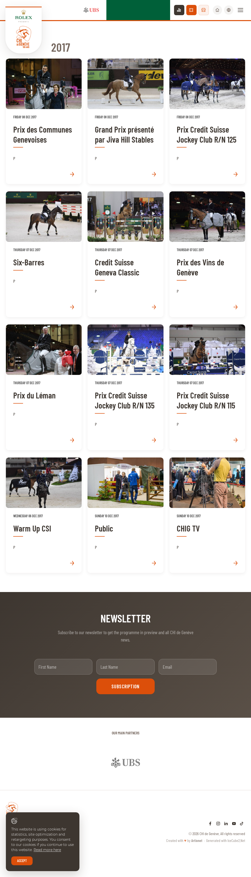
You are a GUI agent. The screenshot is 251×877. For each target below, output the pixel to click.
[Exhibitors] (204, 10)
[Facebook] (210, 823)
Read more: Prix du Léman (44, 387)
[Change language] (228, 10)
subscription (125, 686)
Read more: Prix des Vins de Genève (207, 254)
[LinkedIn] (226, 823)
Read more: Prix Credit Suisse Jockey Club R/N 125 (207, 121)
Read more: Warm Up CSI (44, 515)
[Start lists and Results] (179, 10)
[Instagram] (218, 823)
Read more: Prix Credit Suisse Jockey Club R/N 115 (207, 387)
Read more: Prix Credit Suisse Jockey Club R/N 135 (125, 387)
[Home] (217, 10)
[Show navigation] (240, 10)
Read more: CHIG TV (207, 515)
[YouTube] (234, 823)
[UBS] (91, 10)
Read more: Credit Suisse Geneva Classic (125, 254)
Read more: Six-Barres (44, 254)
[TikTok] (241, 823)
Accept (22, 861)
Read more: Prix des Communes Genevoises (44, 121)
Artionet (196, 840)
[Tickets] (191, 10)
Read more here (47, 850)
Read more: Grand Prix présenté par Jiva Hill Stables (125, 121)
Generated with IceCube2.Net (225, 840)
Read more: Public (125, 515)
